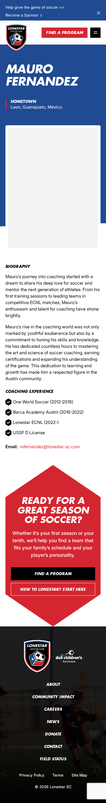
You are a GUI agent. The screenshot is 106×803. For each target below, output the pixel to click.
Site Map (79, 775)
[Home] (16, 37)
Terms (57, 775)
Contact (53, 746)
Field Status (53, 759)
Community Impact (53, 697)
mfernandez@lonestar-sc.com (50, 446)
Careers (53, 709)
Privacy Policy (31, 775)
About (53, 684)
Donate (53, 734)
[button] (23, 15)
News (53, 722)
